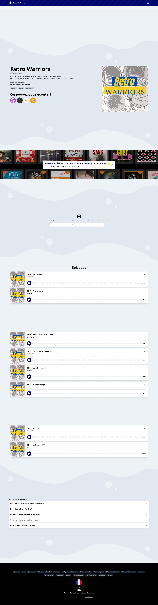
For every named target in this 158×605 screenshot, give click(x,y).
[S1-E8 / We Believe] (17, 279)
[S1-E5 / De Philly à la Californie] (17, 356)
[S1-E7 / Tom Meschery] (17, 295)
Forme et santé (91, 575)
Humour (16, 572)
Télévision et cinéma (112, 572)
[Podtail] (19, 100)
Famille (48, 572)
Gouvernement (78, 575)
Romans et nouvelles (128, 572)
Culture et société (85, 572)
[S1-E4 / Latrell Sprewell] (17, 372)
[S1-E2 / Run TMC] (17, 433)
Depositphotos (89, 597)
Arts (23, 572)
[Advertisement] (79, 21)
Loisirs (68, 575)
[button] (148, 3)
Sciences (102, 575)
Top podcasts (74, 593)
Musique (56, 572)
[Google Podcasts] (26, 100)
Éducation (31, 572)
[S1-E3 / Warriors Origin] (17, 389)
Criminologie (49, 575)
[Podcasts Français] (79, 582)
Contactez (90, 593)
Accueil (66, 593)
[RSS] (33, 100)
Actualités (60, 575)
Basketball (29, 88)
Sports (21, 88)
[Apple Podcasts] (13, 100)
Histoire (13, 88)
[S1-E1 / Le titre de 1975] (17, 449)
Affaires (40, 572)
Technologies (98, 572)
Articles (83, 593)
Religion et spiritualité (70, 572)
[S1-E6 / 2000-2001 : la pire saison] (17, 339)
